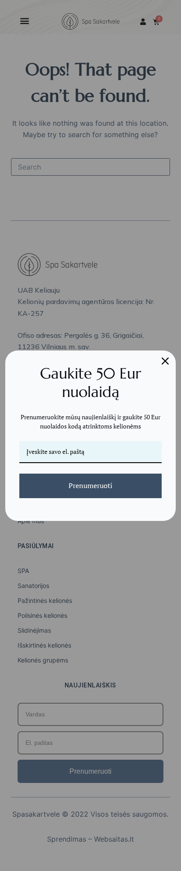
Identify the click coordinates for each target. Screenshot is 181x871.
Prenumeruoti (90, 485)
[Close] (165, 361)
